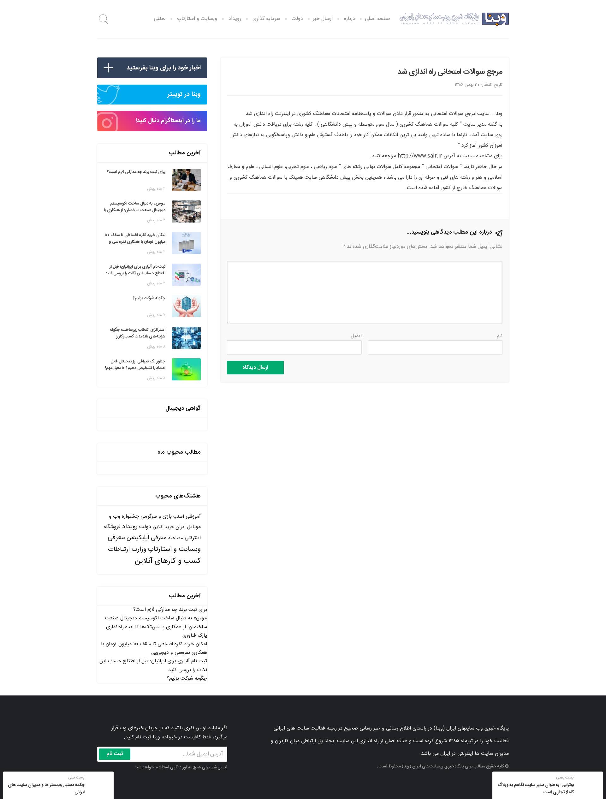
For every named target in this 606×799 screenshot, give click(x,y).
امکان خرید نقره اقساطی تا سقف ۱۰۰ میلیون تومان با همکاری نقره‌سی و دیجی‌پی (154, 648)
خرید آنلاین (163, 527)
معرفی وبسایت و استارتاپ (154, 543)
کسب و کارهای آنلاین (168, 561)
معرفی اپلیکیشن (147, 538)
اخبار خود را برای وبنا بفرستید (164, 68)
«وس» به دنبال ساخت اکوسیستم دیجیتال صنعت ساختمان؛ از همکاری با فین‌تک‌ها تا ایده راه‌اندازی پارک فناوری (156, 627)
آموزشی (193, 517)
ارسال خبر (323, 19)
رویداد (235, 19)
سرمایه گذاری (266, 19)
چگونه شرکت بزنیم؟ (187, 678)
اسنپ (178, 517)
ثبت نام (114, 753)
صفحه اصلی (377, 19)
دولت (297, 19)
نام (499, 336)
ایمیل (356, 336)
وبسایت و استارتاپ (197, 19)
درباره (349, 19)
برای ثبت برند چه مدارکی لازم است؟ (170, 609)
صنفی (160, 19)
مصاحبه (175, 538)
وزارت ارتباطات (127, 549)
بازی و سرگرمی (156, 516)
